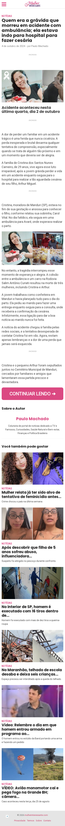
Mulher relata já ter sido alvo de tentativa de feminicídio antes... (31, 494)
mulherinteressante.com (36, 815)
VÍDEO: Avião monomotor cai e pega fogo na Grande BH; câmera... (30, 792)
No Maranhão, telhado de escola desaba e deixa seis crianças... (32, 672)
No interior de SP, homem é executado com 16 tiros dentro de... (30, 611)
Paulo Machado (39, 46)
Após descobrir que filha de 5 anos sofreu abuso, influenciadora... (29, 552)
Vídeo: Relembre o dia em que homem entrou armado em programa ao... (29, 729)
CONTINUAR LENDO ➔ (33, 394)
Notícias (7, 16)
